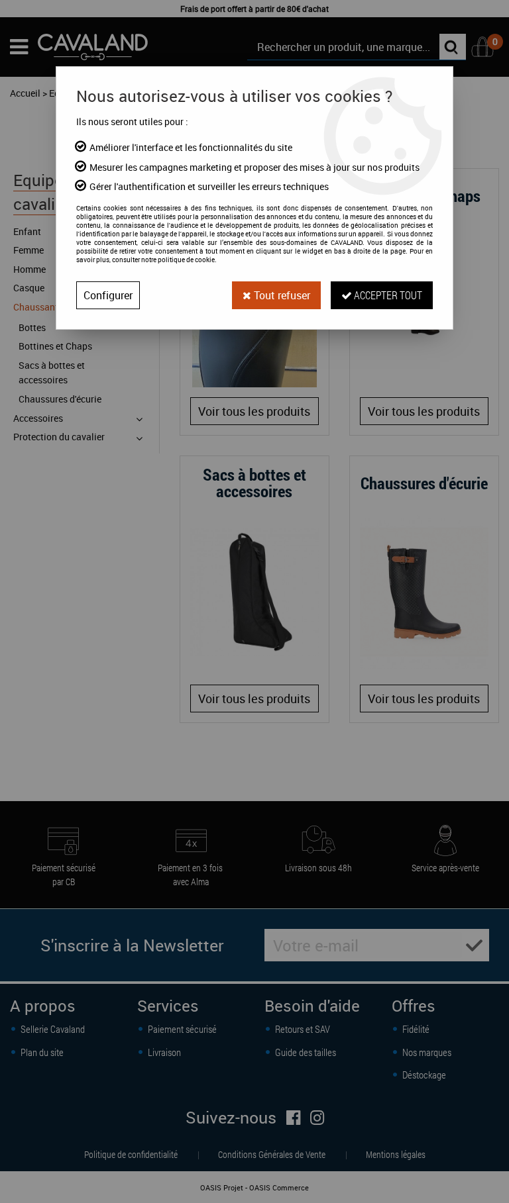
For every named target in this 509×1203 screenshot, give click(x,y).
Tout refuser (280, 295)
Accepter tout (387, 295)
